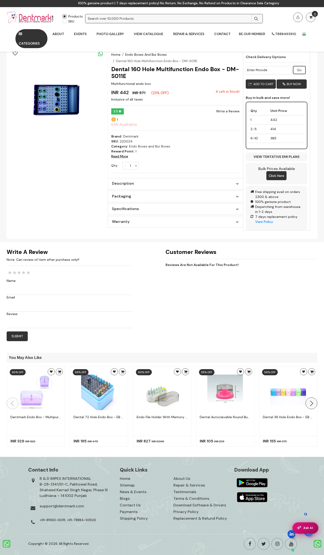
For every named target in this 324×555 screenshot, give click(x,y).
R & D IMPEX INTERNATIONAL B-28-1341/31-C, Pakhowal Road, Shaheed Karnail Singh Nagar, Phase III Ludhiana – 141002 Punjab (74, 487)
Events (80, 34)
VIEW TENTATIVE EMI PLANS (277, 157)
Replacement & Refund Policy (200, 518)
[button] (311, 403)
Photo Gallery (110, 34)
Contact (222, 34)
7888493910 (285, 34)
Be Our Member (252, 34)
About (58, 34)
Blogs (125, 498)
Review (12, 314)
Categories (29, 43)
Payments (129, 511)
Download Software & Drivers (199, 505)
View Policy (264, 222)
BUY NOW (293, 84)
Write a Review (228, 111)
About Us (181, 478)
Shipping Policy (134, 518)
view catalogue (148, 34)
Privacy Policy (186, 511)
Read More (119, 156)
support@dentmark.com (62, 506)
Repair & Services (188, 34)
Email (11, 297)
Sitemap (127, 485)
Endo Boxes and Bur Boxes (146, 54)
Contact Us (130, 505)
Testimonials (184, 491)
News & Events (133, 491)
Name (11, 281)
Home (115, 54)
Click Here (276, 176)
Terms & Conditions (191, 498)
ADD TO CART (262, 84)
